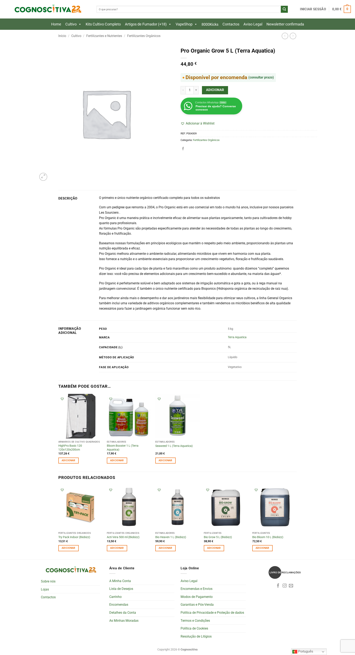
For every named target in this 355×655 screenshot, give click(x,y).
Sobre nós (48, 581)
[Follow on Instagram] (284, 586)
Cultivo (71, 24)
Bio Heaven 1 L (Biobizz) (170, 537)
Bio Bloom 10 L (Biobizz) (267, 537)
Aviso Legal (252, 24)
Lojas (45, 589)
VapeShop (184, 24)
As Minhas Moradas (123, 621)
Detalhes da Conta (122, 613)
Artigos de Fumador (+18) (146, 24)
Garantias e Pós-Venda (197, 605)
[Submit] (284, 9)
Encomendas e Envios (196, 589)
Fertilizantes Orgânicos (143, 36)
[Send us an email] (291, 586)
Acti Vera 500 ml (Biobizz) (123, 537)
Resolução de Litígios (196, 636)
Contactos (230, 24)
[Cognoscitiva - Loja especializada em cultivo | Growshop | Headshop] (47, 9)
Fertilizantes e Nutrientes (104, 36)
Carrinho (115, 597)
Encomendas (118, 605)
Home (56, 24)
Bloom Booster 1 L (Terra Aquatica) (122, 447)
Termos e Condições (195, 621)
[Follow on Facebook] (278, 586)
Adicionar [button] (68, 460)
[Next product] (285, 36)
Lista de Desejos (121, 589)
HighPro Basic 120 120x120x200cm (70, 447)
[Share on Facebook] (183, 149)
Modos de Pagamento (197, 597)
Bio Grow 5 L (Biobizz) (218, 537)
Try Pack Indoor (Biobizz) (74, 537)
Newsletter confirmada (285, 24)
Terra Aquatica (237, 337)
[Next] (296, 522)
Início (62, 36)
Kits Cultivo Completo (103, 24)
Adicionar (215, 90)
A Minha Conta (120, 581)
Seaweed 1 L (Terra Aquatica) (174, 446)
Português (305, 651)
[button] (313, 9)
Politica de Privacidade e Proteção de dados (212, 613)
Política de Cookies (194, 628)
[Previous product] (293, 36)
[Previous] (58, 522)
